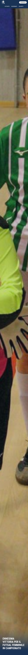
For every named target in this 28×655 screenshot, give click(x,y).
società (21, 6)
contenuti (14, 6)
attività (7, 6)
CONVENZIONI (23, 2)
